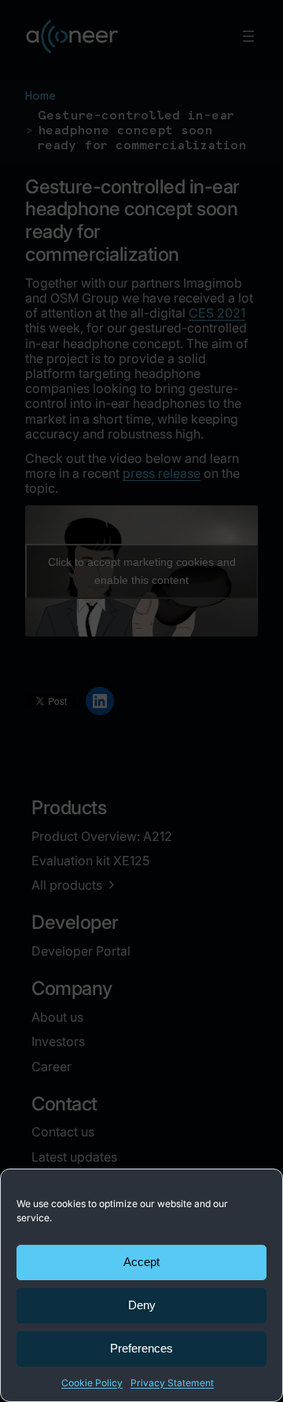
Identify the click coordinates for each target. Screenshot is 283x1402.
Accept (141, 1261)
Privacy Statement (172, 1383)
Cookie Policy (92, 1383)
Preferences (141, 1348)
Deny (142, 1305)
